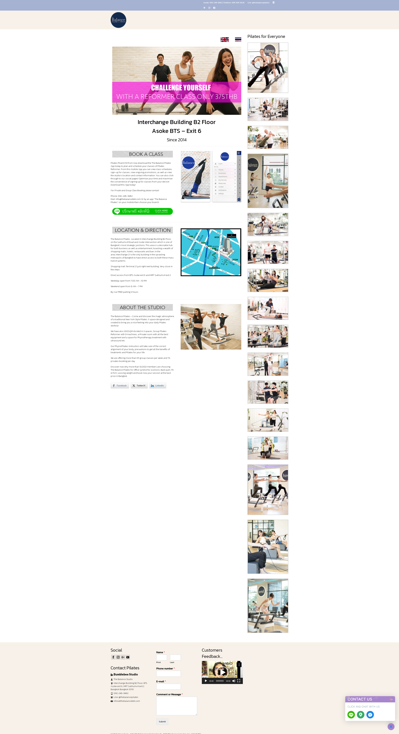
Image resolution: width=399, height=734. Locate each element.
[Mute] (233, 680)
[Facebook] (113, 657)
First (158, 662)
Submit (162, 721)
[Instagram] (118, 657)
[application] (222, 672)
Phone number (165, 668)
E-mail (161, 681)
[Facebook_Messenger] (370, 714)
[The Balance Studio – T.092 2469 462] (139, 20)
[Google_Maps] (360, 714)
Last (172, 662)
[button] (222, 672)
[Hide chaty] (391, 726)
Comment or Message (169, 694)
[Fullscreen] (238, 680)
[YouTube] (128, 657)
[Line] (351, 714)
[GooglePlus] (123, 657)
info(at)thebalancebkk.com (127, 701)
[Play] (205, 680)
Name (160, 652)
